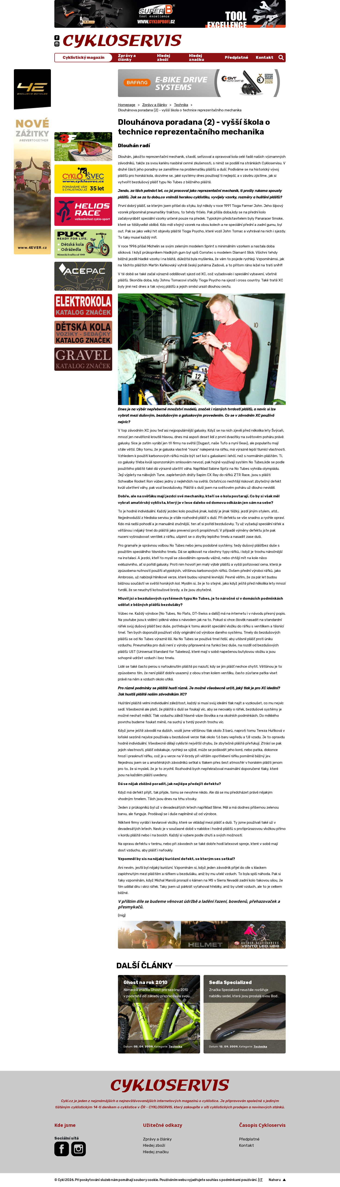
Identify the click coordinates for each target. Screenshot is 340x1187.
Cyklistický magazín (83, 57)
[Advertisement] (83, 98)
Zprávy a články (127, 57)
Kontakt (264, 57)
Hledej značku (196, 57)
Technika (181, 105)
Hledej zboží (163, 57)
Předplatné (236, 57)
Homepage (126, 105)
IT (261, 1180)
